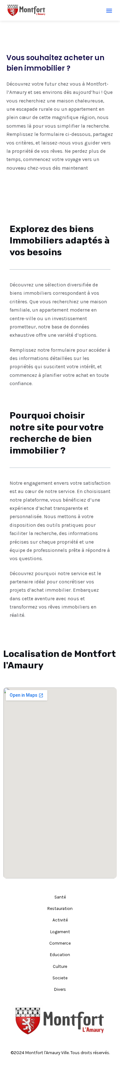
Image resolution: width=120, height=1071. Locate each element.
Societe (60, 977)
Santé (60, 896)
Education (60, 954)
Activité (60, 919)
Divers (60, 989)
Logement (60, 931)
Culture (60, 966)
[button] (109, 10)
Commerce (60, 943)
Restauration (60, 908)
